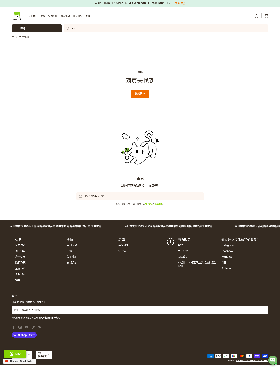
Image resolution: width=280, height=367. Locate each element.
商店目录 (123, 245)
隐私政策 (20, 262)
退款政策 (20, 274)
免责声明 (20, 245)
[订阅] (200, 196)
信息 (18, 240)
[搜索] (66, 28)
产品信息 (20, 256)
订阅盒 (122, 251)
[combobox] (166, 28)
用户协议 (20, 251)
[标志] (17, 16)
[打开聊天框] (272, 360)
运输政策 (20, 268)
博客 (17, 280)
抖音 (224, 262)
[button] (266, 16)
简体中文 (42, 356)
